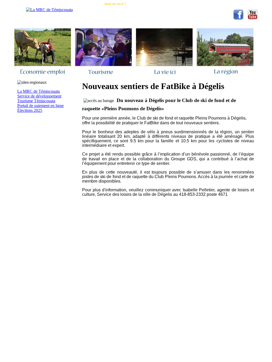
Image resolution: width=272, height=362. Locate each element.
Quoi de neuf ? (115, 4)
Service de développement (39, 96)
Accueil (56, 4)
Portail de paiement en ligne (40, 105)
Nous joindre (83, 4)
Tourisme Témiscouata (36, 101)
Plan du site (175, 4)
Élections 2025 (29, 110)
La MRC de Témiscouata (38, 91)
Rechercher (146, 4)
